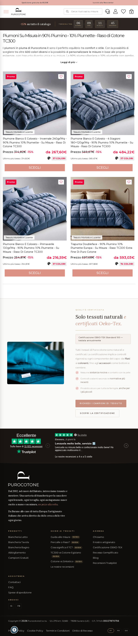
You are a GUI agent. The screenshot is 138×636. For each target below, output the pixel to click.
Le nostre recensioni (62, 566)
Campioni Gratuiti (18, 557)
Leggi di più (68, 62)
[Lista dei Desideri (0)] (123, 11)
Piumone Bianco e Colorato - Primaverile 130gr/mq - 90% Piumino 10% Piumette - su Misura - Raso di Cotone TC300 (31, 248)
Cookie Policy (35, 630)
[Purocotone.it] (18, 11)
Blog (95, 557)
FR (118, 631)
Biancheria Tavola (18, 542)
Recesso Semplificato (105, 552)
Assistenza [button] (16, 576)
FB (18, 606)
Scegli (35, 168)
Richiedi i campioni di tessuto (101, 403)
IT (111, 631)
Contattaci (14, 582)
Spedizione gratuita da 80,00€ (35, 3)
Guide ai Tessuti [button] (63, 531)
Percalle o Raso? (64, 542)
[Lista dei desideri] (61, 76)
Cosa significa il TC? (66, 547)
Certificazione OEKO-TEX (107, 547)
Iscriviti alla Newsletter (103, 3)
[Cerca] (67, 11)
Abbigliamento (17, 552)
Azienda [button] (98, 531)
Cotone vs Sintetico (66, 561)
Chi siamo (98, 537)
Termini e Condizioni (58, 630)
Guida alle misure (65, 537)
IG (11, 606)
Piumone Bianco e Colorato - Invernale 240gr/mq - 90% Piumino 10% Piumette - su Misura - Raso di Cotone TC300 (35, 142)
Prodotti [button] (15, 531)
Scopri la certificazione (97, 413)
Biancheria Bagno (18, 547)
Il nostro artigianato (104, 542)
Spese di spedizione (20, 592)
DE (126, 631)
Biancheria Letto (18, 537)
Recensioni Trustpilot (105, 562)
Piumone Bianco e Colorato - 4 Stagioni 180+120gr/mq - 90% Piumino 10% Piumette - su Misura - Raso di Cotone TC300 (102, 142)
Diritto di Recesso (82, 630)
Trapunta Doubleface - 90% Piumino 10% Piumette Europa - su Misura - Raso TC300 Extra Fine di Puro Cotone (101, 248)
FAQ (10, 587)
